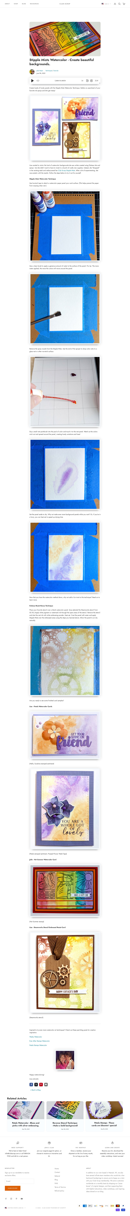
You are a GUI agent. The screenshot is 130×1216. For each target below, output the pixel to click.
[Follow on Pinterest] (16, 1199)
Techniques (49, 71)
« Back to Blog (35, 1090)
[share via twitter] (36, 1085)
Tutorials (55, 71)
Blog (24, 4)
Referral (57, 1176)
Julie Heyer (40, 71)
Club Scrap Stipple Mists (66, 170)
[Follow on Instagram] (11, 1199)
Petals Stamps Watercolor (38, 1045)
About (7, 4)
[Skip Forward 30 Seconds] (91, 81)
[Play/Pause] (32, 81)
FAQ (56, 1183)
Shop (16, 4)
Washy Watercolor (35, 1037)
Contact (57, 1172)
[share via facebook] (31, 1085)
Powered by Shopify (58, 1208)
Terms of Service (60, 1187)
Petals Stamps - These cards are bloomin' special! (104, 1124)
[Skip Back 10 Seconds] (87, 81)
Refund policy (59, 1191)
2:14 (96, 80)
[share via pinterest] (41, 1085)
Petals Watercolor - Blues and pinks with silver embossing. (25, 1124)
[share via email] (46, 1085)
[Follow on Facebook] (6, 1199)
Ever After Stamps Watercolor (39, 1041)
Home (57, 1168)
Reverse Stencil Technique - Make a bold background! (65, 1124)
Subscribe (12, 1188)
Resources (34, 4)
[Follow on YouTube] (22, 1199)
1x (82, 80)
